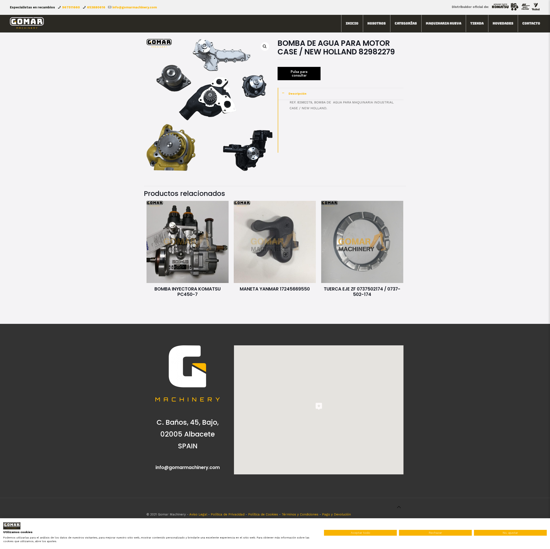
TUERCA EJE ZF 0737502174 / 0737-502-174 (362, 291)
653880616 (96, 7)
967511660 (71, 7)
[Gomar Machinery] (27, 23)
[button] (265, 46)
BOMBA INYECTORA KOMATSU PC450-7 (187, 291)
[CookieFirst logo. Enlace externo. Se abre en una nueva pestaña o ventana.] (11, 525)
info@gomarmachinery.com (134, 7)
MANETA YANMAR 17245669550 (275, 289)
